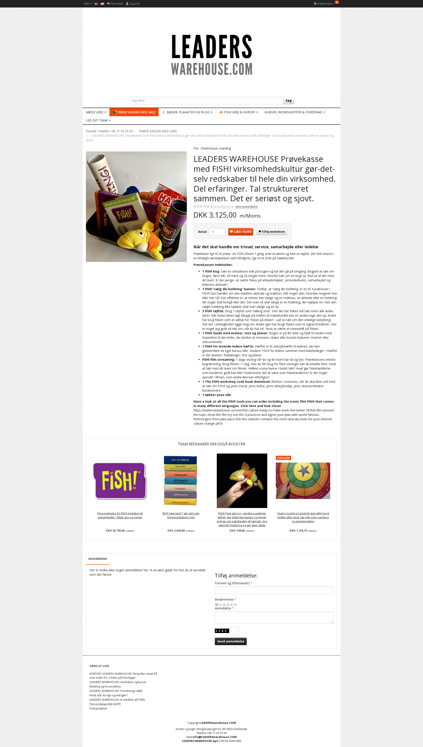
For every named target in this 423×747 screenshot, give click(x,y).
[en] (102, 3)
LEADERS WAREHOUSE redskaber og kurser (118, 682)
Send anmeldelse (230, 641)
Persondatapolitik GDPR (105, 704)
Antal (203, 232)
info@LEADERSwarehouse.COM (215, 737)
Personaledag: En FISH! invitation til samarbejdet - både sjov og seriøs (120, 515)
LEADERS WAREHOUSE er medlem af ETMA (117, 700)
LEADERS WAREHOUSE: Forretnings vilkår (116, 691)
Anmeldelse (223, 608)
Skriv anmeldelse (246, 207)
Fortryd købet (98, 708)
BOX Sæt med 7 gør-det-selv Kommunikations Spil (181, 515)
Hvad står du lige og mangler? (108, 695)
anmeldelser (221, 207)
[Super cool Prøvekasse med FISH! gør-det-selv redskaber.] (136, 206)
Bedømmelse (224, 599)
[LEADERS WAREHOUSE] (211, 54)
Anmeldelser (97, 559)
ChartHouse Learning (216, 148)
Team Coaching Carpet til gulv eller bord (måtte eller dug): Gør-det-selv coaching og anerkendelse (303, 517)
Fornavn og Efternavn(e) (232, 583)
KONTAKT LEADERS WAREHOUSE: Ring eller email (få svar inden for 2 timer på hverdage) (123, 676)
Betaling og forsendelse (105, 686)
